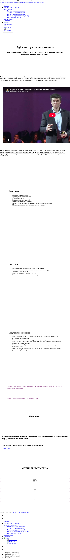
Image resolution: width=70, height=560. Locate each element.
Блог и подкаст (8, 535)
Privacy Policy (25, 512)
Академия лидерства (10, 525)
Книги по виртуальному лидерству (18, 531)
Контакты (7, 536)
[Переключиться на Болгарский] (7, 30)
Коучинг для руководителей (16, 530)
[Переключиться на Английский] (8, 24)
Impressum (16, 512)
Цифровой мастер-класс (14, 533)
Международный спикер (11, 523)
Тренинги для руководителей (16, 528)
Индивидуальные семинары (16, 526)
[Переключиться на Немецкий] (7, 27)
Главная (6, 521)
